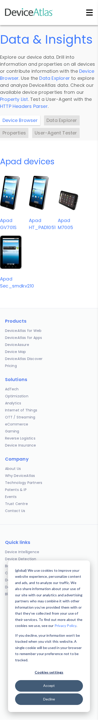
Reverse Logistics (20, 438)
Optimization (16, 396)
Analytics (13, 403)
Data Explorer (54, 78)
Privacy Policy (65, 625)
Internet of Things (21, 410)
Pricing (11, 365)
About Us (13, 468)
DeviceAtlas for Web (23, 330)
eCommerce (16, 424)
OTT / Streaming (20, 417)
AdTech (12, 389)
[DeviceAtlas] (29, 15)
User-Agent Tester (56, 133)
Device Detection (20, 558)
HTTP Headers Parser (24, 106)
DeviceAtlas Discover (24, 358)
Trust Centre (16, 503)
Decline (49, 699)
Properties (14, 133)
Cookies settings (49, 672)
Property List (14, 99)
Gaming (12, 431)
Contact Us (15, 510)
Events (11, 496)
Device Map (15, 351)
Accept (49, 685)
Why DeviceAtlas (20, 475)
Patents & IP (16, 489)
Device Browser (20, 120)
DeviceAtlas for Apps (23, 337)
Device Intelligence (22, 551)
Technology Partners (23, 482)
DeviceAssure (17, 344)
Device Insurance (20, 445)
